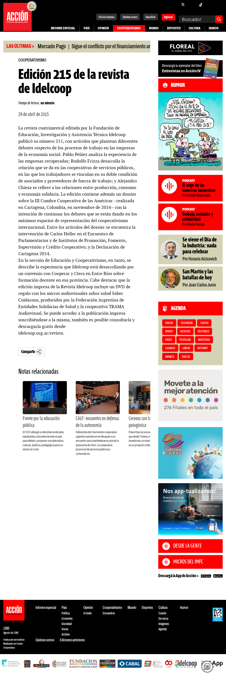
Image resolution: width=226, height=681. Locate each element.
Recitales (203, 331)
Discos (186, 356)
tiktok (200, 4)
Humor (213, 28)
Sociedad (67, 624)
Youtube (209, 4)
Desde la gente (187, 546)
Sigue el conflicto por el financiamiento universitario (106, 47)
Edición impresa (107, 17)
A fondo (87, 613)
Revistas (185, 331)
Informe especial (63, 28)
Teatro (204, 323)
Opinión (103, 28)
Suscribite (150, 17)
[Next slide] (217, 453)
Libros (186, 348)
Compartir (28, 352)
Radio (168, 340)
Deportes (174, 28)
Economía (67, 618)
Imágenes (163, 624)
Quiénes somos (130, 17)
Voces (65, 629)
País (87, 28)
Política (66, 613)
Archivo (66, 634)
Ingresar (168, 17)
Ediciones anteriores (72, 640)
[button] (188, 474)
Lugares (170, 348)
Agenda (162, 629)
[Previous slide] (163, 453)
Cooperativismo (129, 28)
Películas (185, 340)
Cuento (162, 613)
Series (169, 331)
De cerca (163, 618)
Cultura (194, 28)
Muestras (204, 340)
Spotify (218, 4)
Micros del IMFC (188, 562)
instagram (192, 4)
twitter (183, 4)
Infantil (169, 356)
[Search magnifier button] (219, 19)
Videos (169, 323)
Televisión (187, 323)
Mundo (154, 28)
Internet (203, 348)
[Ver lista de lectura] (207, 666)
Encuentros (109, 613)
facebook (174, 4)
